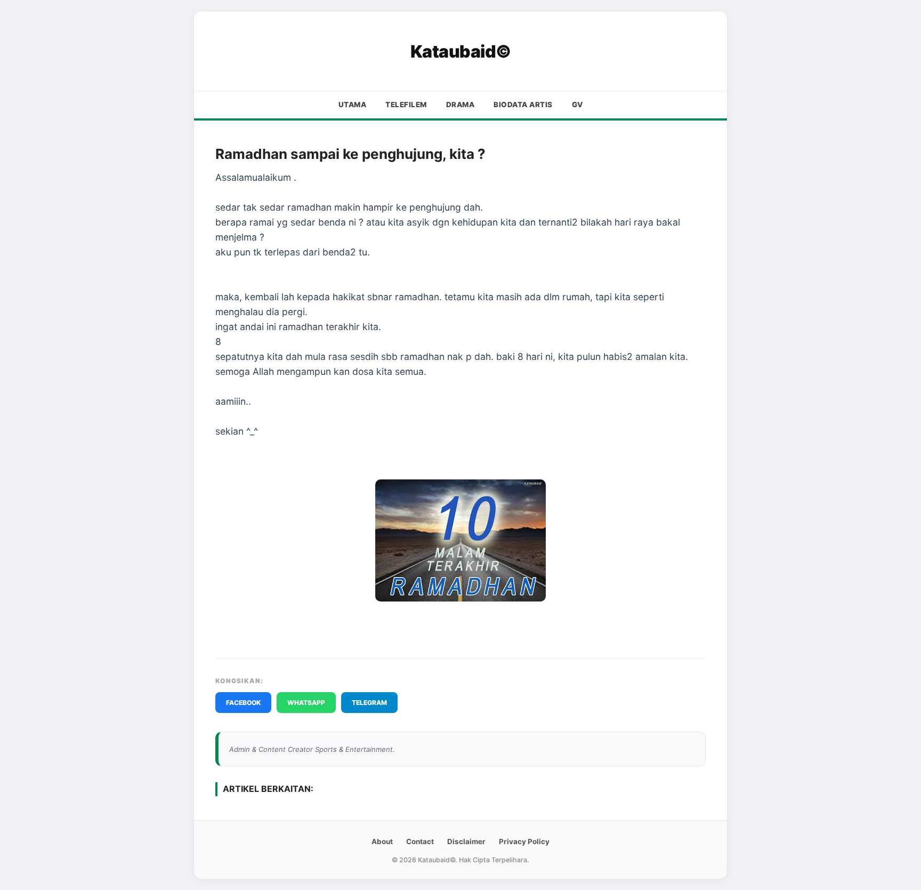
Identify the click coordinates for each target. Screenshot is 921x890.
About (382, 841)
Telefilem (406, 104)
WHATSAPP (306, 703)
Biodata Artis (523, 104)
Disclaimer (466, 841)
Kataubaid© (460, 51)
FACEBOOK (243, 703)
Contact (420, 841)
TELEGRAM (369, 703)
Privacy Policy (524, 841)
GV (577, 104)
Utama (352, 104)
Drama (460, 104)
